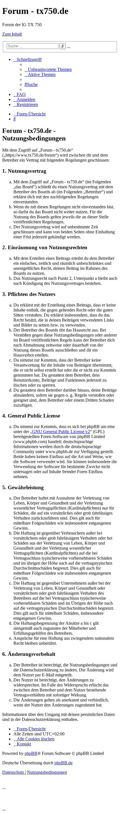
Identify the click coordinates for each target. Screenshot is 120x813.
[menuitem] (48, 69)
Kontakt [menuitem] (24, 744)
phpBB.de (63, 762)
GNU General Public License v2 (61, 431)
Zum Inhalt (12, 34)
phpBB (31, 753)
